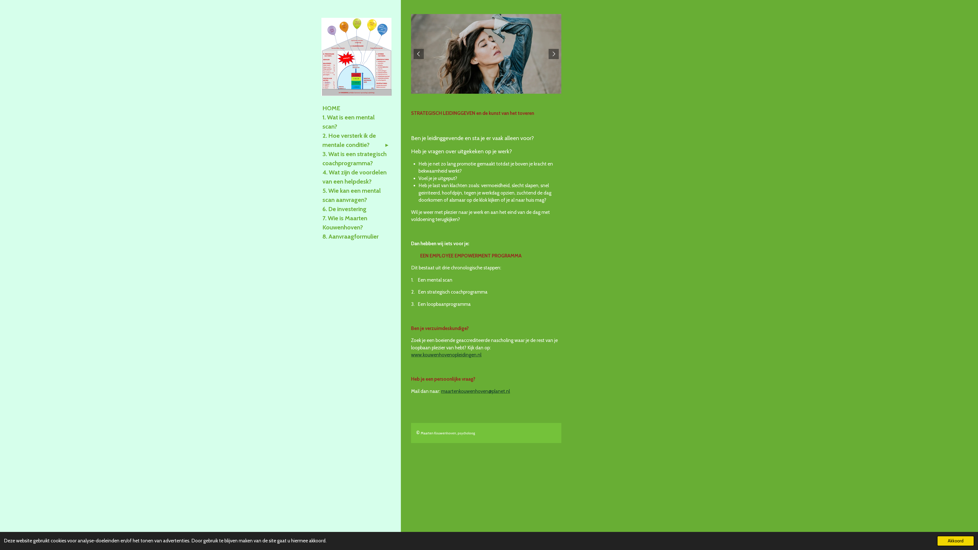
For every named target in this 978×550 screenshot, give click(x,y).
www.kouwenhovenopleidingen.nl (446, 355)
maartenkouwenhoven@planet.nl (475, 391)
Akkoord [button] (955, 540)
